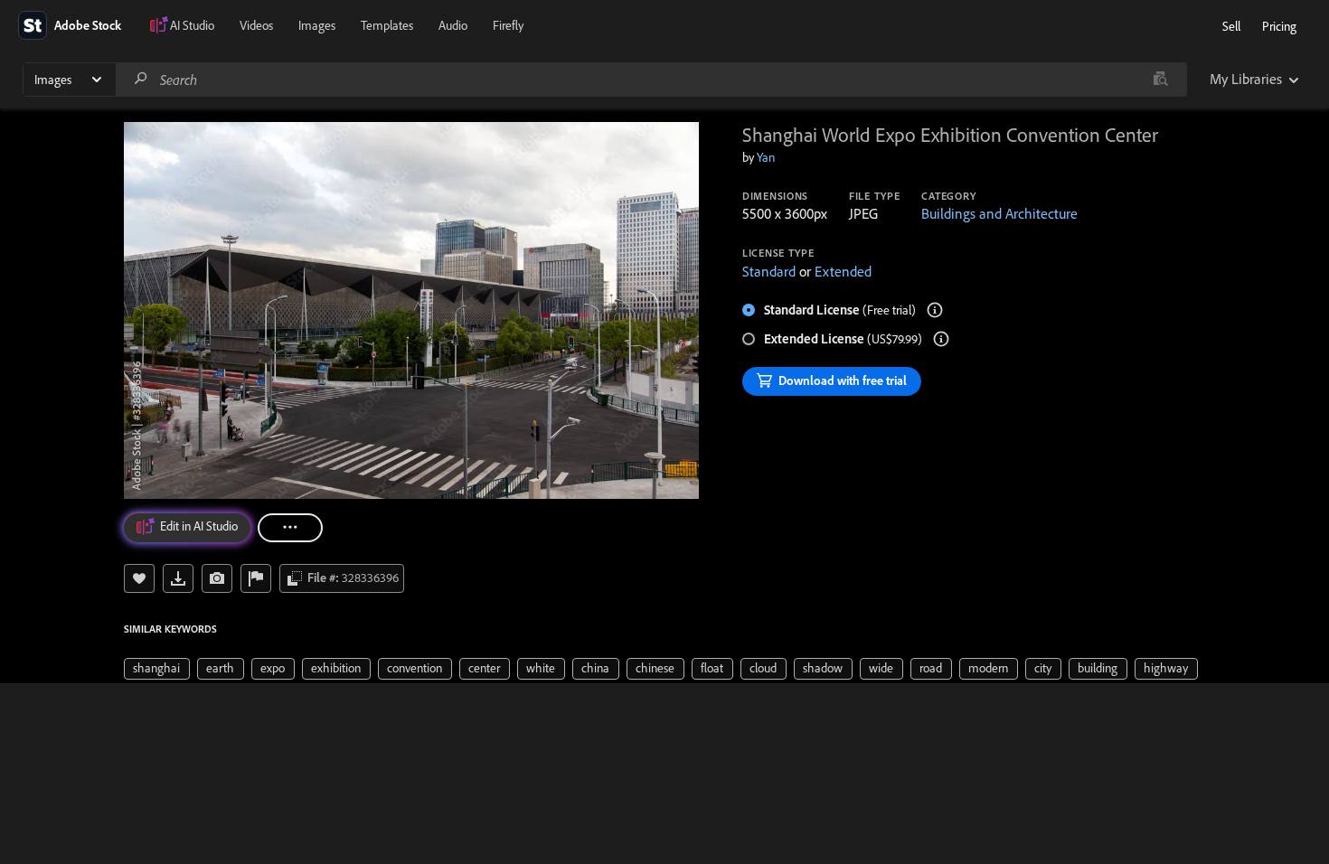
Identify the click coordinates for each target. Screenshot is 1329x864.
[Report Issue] (255, 578)
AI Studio (192, 25)
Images (316, 25)
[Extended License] (941, 338)
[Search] (141, 79)
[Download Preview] (178, 578)
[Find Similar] (217, 578)
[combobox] (651, 79)
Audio (452, 25)
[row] (157, 669)
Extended (843, 271)
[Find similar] (1160, 79)
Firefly (508, 25)
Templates (387, 25)
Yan (766, 157)
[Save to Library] (139, 578)
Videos (256, 25)
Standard (769, 271)
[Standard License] (934, 310)
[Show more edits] (290, 527)
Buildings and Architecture (999, 213)
